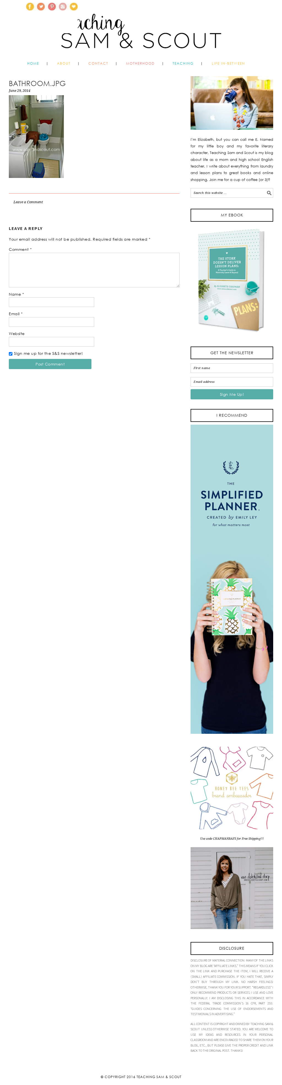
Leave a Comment (28, 202)
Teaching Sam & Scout (159, 1077)
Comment (20, 249)
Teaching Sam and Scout (176, 28)
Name (16, 294)
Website (17, 333)
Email (16, 313)
